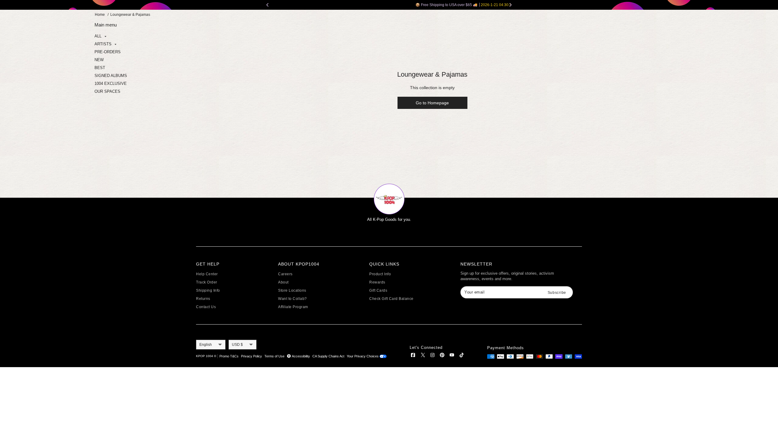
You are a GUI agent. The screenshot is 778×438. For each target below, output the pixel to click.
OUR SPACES (107, 91)
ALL (99, 36)
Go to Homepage (432, 102)
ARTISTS (104, 44)
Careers (285, 274)
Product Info (380, 274)
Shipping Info (208, 290)
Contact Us (206, 307)
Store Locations (292, 290)
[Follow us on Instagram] (432, 356)
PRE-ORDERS (108, 52)
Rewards (377, 282)
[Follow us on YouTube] (451, 356)
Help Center (207, 274)
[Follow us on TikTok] (461, 356)
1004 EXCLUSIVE (111, 83)
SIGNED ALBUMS (111, 75)
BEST (100, 67)
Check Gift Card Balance (391, 299)
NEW (99, 59)
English (205, 344)
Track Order (206, 282)
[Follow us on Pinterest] (442, 356)
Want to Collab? (292, 299)
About (283, 282)
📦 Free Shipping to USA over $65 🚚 (389, 5)
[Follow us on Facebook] (413, 356)
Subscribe (557, 292)
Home (100, 14)
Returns (203, 299)
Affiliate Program (293, 307)
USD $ (237, 344)
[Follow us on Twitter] (422, 356)
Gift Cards (378, 290)
